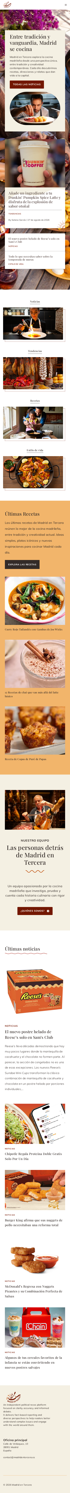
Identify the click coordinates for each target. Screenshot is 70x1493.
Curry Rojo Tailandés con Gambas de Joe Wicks (33, 629)
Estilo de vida (16, 264)
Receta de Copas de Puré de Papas (25, 759)
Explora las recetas (22, 564)
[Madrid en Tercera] (8, 5)
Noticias (13, 246)
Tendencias (14, 213)
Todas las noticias (27, 84)
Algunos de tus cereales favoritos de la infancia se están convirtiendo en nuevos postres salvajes (33, 1362)
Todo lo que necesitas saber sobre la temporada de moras (30, 258)
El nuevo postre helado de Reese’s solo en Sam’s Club (33, 240)
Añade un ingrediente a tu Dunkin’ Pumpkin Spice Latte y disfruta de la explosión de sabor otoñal (34, 199)
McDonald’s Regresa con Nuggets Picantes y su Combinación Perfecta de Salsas (33, 1291)
